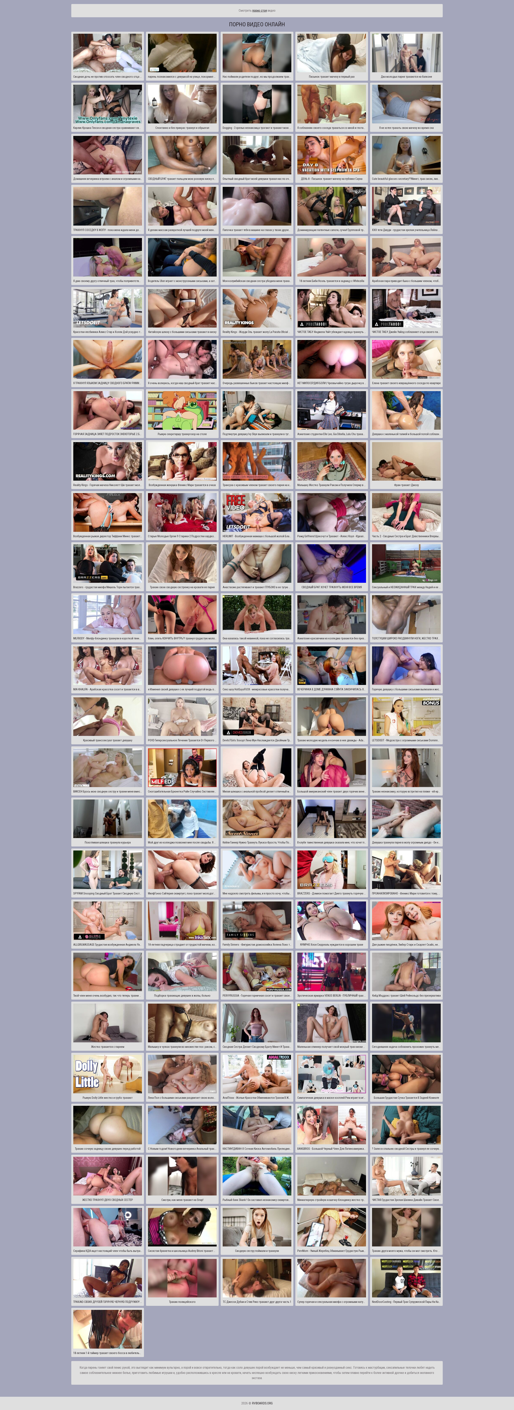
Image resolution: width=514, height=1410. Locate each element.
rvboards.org (262, 1403)
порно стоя (259, 10)
